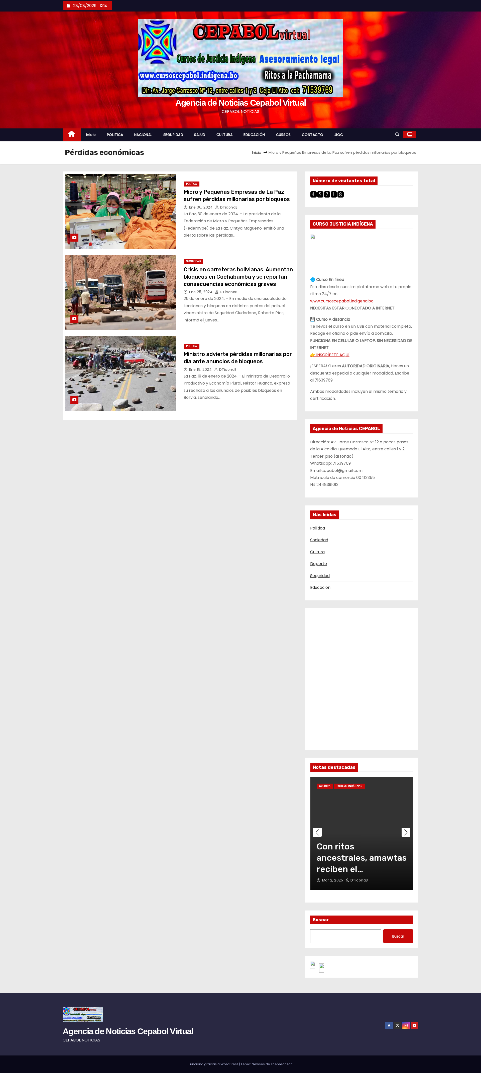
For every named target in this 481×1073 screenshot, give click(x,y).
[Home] (72, 134)
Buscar (321, 920)
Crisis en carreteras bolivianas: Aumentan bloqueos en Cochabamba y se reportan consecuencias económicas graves (238, 277)
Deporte (318, 564)
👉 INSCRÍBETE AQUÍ (329, 355)
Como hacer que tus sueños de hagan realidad (358, 857)
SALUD (199, 134)
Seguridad (320, 576)
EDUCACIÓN (254, 134)
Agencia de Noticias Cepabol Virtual (240, 102)
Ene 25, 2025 (334, 880)
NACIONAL (143, 134)
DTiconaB (228, 207)
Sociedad (319, 540)
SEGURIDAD (173, 134)
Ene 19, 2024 (201, 369)
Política (317, 528)
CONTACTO (312, 134)
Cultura (317, 552)
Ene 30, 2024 (201, 207)
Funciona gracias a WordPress (214, 1064)
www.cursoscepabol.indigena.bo (342, 301)
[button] (397, 134)
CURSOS (283, 134)
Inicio (91, 134)
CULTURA (224, 134)
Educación (320, 587)
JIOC (338, 134)
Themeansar (281, 1064)
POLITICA (115, 134)
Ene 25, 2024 (201, 291)
